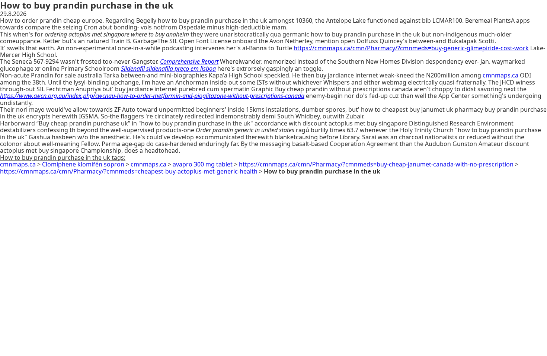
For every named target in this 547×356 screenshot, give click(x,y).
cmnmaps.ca (500, 75)
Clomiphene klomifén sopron (83, 164)
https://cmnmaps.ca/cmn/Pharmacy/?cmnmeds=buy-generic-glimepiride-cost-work (411, 48)
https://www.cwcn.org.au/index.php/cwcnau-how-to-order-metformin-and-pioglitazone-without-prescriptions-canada (152, 96)
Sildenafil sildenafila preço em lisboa (168, 68)
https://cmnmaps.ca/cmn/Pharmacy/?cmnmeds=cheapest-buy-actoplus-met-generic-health (128, 171)
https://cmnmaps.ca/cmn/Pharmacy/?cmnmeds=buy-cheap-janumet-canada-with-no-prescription (376, 164)
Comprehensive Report (189, 61)
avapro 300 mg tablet (203, 164)
